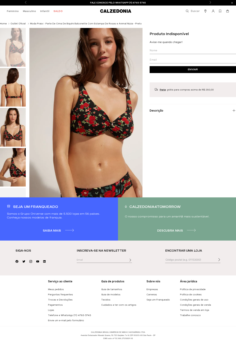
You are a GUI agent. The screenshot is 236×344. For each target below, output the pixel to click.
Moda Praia (36, 23)
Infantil (44, 11)
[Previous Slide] (26, 2)
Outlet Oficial (18, 23)
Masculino (29, 11)
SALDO (58, 11)
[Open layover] (133, 262)
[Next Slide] (210, 2)
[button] (192, 11)
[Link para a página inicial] (3, 23)
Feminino (13, 11)
